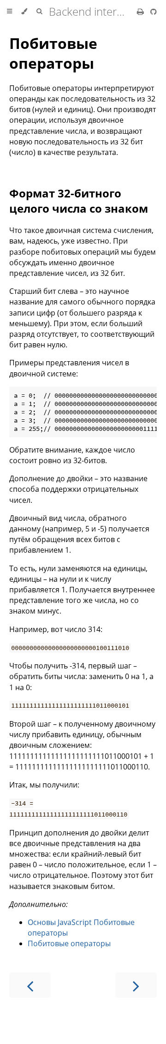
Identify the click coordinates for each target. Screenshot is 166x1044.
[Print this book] (141, 11)
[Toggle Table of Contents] (9, 11)
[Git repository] (153, 11)
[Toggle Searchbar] (39, 11)
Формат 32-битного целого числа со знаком (78, 200)
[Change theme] (24, 11)
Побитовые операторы (53, 53)
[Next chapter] (136, 985)
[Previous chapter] (30, 985)
